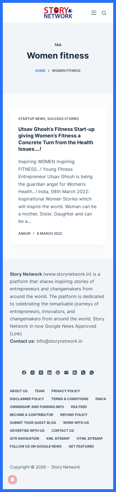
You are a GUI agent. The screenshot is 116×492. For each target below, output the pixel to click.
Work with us (76, 422)
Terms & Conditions (69, 399)
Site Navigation (24, 438)
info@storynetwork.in (59, 341)
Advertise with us (27, 430)
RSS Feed (79, 407)
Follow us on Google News (36, 446)
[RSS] (75, 372)
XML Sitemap (58, 438)
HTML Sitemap (90, 438)
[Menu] (93, 12)
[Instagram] (32, 372)
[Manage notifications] (12, 479)
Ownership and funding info (37, 407)
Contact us (63, 430)
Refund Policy (74, 415)
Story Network (26, 274)
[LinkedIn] (49, 372)
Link (16, 333)
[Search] (104, 13)
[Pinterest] (58, 372)
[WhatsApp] (92, 372)
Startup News (31, 118)
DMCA (100, 399)
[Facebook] (24, 372)
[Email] (66, 372)
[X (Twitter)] (41, 372)
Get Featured (81, 446)
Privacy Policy (66, 391)
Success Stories (63, 118)
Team (39, 391)
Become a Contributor (31, 415)
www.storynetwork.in (67, 274)
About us (19, 391)
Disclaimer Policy (27, 399)
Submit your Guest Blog (33, 422)
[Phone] (83, 372)
